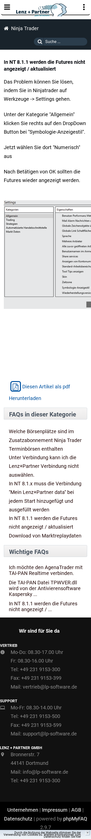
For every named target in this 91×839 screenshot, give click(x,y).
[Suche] (38, 42)
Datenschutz (18, 819)
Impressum (54, 810)
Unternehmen (22, 810)
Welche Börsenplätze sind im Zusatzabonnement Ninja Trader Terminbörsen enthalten (45, 440)
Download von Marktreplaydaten (45, 536)
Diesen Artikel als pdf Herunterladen (39, 392)
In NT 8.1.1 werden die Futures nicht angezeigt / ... (43, 606)
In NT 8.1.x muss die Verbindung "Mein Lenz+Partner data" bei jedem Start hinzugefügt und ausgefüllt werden (45, 497)
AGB (76, 810)
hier (78, 837)
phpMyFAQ (75, 819)
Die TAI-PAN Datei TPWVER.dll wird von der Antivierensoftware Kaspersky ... (45, 588)
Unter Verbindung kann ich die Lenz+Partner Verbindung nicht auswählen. (44, 466)
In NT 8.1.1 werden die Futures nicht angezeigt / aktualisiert (43, 522)
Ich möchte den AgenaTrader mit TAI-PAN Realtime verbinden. (46, 570)
